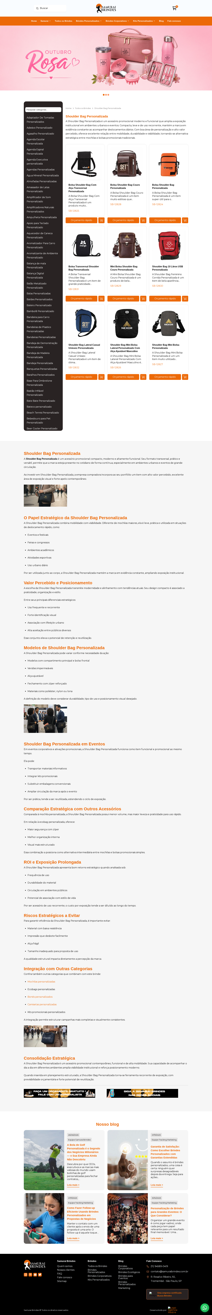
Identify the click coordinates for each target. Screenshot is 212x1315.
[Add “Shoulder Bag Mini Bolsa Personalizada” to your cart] (185, 377)
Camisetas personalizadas (42, 1004)
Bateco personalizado (39, 406)
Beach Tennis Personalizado (43, 412)
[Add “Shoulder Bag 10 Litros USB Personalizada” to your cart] (185, 299)
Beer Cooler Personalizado (42, 428)
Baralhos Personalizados (41, 375)
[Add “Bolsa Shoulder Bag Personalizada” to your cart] (185, 220)
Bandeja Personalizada (40, 363)
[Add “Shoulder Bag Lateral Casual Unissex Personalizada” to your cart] (101, 377)
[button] (81, 220)
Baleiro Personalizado (39, 305)
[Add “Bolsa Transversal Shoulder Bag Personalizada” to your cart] (101, 299)
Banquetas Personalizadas (42, 369)
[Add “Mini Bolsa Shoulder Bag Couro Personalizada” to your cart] (143, 299)
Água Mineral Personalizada (43, 175)
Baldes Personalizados (39, 299)
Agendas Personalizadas (41, 169)
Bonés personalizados (40, 996)
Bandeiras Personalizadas (41, 337)
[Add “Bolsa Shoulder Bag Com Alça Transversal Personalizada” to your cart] (101, 220)
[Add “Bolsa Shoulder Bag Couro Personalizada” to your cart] (143, 220)
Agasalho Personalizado (40, 133)
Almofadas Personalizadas (42, 181)
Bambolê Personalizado (40, 311)
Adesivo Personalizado (39, 127)
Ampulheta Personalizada (42, 217)
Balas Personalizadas (38, 293)
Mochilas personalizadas (41, 981)
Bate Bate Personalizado (41, 400)
